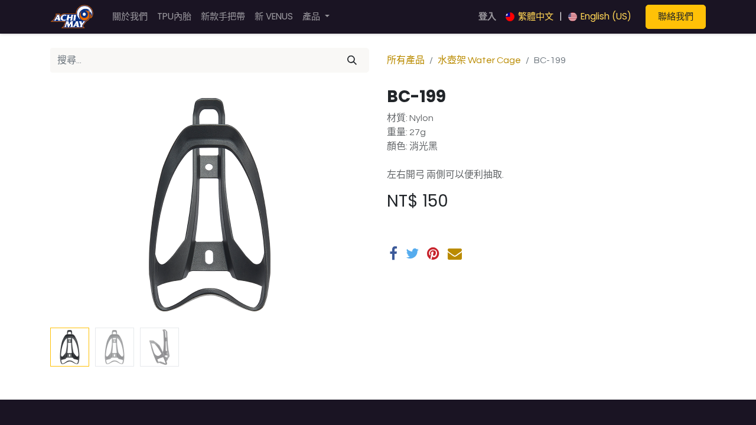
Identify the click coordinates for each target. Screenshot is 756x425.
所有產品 (406, 60)
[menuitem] (129, 16)
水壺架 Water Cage (479, 60)
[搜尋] (352, 60)
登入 (487, 16)
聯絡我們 (675, 16)
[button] (74, 204)
